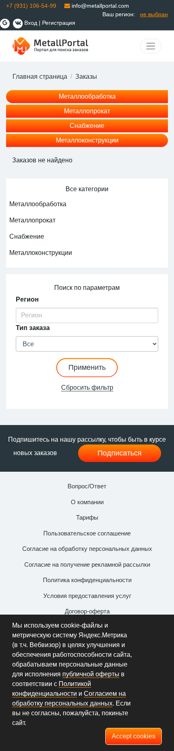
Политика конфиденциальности (87, 579)
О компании (87, 502)
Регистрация (58, 22)
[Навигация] (150, 46)
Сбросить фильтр (87, 387)
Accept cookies (133, 736)
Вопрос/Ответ (87, 486)
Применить (87, 367)
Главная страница (40, 76)
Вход (30, 22)
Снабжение (87, 125)
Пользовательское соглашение (87, 533)
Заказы (86, 76)
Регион (27, 299)
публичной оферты (90, 674)
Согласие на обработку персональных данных (87, 548)
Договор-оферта (87, 611)
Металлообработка (87, 96)
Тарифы (87, 517)
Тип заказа (33, 327)
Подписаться (120, 453)
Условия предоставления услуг (87, 595)
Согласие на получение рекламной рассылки (87, 564)
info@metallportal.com (99, 5)
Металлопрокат (87, 111)
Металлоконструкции (87, 140)
